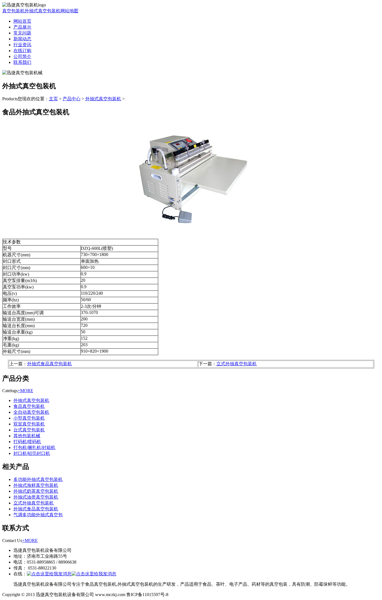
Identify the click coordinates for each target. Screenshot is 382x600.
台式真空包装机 (29, 429)
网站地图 (69, 10)
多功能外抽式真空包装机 (38, 479)
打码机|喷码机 (27, 441)
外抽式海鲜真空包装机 (35, 485)
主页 (53, 98)
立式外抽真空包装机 (236, 363)
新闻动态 (22, 38)
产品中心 (72, 98)
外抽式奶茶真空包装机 (35, 491)
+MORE (25, 390)
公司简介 (22, 56)
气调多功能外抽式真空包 (38, 514)
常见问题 (22, 33)
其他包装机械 (26, 435)
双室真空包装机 (29, 424)
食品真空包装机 (29, 406)
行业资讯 (22, 44)
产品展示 (22, 27)
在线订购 (22, 50)
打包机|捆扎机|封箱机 (34, 447)
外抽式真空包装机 (42, 10)
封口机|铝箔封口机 (31, 453)
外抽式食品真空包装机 (49, 363)
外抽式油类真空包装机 (35, 497)
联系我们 (22, 62)
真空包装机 (13, 10)
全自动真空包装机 (31, 412)
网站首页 (22, 21)
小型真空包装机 (29, 418)
